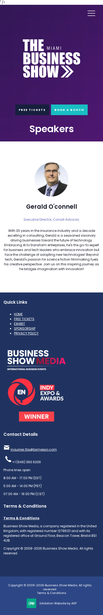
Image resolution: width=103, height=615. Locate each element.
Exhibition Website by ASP (58, 603)
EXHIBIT (19, 323)
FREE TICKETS (32, 110)
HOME (18, 314)
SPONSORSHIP (24, 328)
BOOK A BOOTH (69, 110)
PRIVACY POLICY (26, 333)
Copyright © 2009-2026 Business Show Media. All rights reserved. (50, 587)
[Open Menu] (91, 13)
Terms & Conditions (21, 518)
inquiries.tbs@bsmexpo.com (34, 449)
